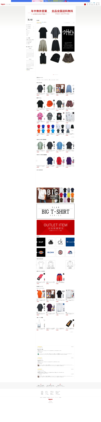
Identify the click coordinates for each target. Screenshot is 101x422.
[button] (98, 2)
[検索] (85, 4)
